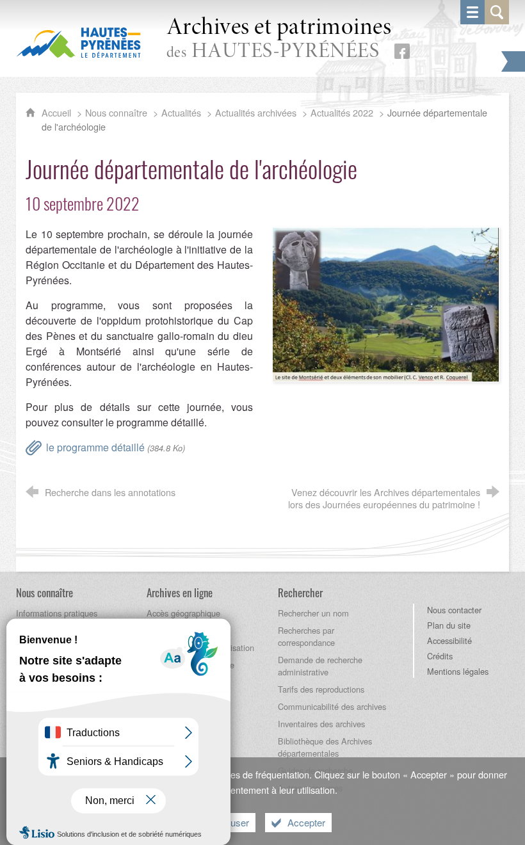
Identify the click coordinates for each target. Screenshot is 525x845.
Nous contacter (454, 610)
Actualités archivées (255, 112)
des (279, 39)
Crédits (440, 656)
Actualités (181, 112)
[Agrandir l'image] (385, 303)
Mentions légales (458, 671)
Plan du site (449, 625)
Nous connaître (116, 112)
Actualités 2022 (342, 112)
